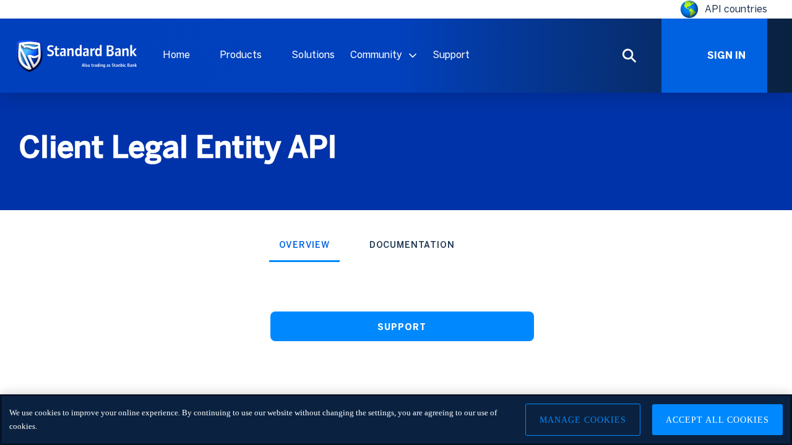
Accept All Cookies (717, 420)
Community (376, 55)
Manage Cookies (583, 420)
